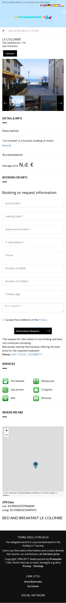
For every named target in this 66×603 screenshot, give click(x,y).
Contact (10, 53)
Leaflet (5, 492)
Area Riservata (33, 581)
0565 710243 (18, 354)
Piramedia (55, 559)
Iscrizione (33, 586)
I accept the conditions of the (25, 319)
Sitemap (38, 566)
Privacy (43, 319)
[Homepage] (3, 30)
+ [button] (7, 430)
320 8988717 (35, 354)
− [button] (7, 435)
